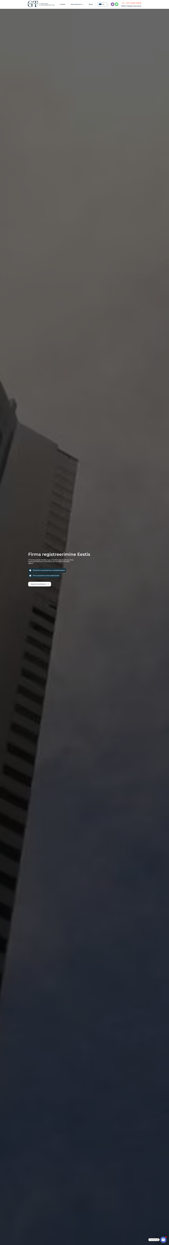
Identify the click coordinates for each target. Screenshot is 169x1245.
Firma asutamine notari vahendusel (45, 575)
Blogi (91, 4)
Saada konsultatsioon (38, 584)
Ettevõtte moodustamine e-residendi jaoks (48, 570)
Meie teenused (76, 4)
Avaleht (62, 4)
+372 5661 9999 (133, 3)
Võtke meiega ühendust (131, 6)
